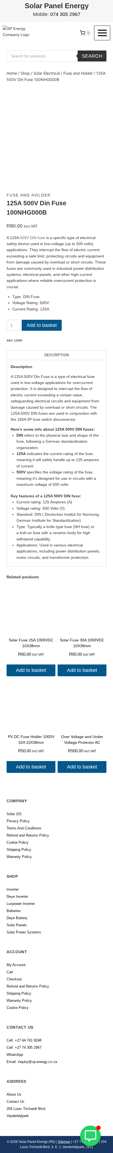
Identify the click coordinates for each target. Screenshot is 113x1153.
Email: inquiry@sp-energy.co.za (32, 1062)
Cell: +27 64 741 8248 (24, 1040)
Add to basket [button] (31, 670)
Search (92, 56)
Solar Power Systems (24, 932)
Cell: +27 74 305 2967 (24, 1047)
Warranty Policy (19, 857)
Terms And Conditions (24, 828)
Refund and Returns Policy (28, 835)
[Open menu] (102, 33)
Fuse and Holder (29, 195)
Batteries (14, 911)
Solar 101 (14, 814)
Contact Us (15, 1101)
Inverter (13, 889)
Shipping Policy (19, 850)
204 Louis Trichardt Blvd (26, 1109)
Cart (10, 972)
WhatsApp (15, 1055)
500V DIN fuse (32, 237)
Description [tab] (56, 355)
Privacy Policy (18, 821)
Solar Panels (17, 925)
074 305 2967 (65, 14)
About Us (14, 1094)
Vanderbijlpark (18, 1116)
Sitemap (64, 1142)
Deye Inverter (17, 896)
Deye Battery (17, 918)
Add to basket (42, 325)
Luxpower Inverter (21, 904)
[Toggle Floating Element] (90, 1136)
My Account (16, 965)
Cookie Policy (18, 842)
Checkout (14, 979)
